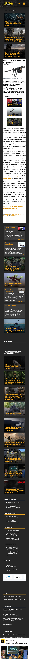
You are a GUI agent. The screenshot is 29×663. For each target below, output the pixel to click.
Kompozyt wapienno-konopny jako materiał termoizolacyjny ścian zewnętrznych (13, 532)
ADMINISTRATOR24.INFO (10, 499)
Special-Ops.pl (8, 3)
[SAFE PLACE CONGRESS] (5, 577)
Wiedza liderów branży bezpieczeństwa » (14, 661)
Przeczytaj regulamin (7, 624)
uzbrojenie (7, 214)
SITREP (4, 64)
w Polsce (18, 176)
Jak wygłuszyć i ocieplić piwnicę (13, 505)
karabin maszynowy (15, 214)
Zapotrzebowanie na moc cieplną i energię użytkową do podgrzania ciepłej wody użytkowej (13, 551)
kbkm (21, 214)
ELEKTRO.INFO (8, 560)
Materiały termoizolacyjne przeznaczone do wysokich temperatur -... (12, 536)
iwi (4, 215)
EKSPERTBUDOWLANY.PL (10, 513)
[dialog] (14, 650)
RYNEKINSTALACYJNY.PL (10, 544)
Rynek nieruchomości (11, 506)
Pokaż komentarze (10, 344)
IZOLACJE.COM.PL (9, 527)
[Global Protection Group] (15, 577)
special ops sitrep (14, 215)
